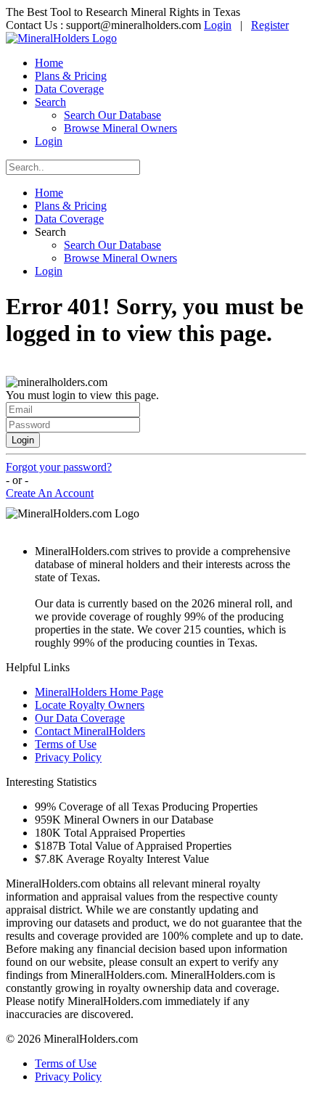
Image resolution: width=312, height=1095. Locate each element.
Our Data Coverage (80, 718)
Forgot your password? (59, 467)
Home (49, 63)
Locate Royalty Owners (89, 705)
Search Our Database (112, 115)
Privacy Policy (68, 757)
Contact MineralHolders (90, 731)
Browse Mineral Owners (120, 128)
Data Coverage (69, 89)
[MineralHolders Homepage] (61, 38)
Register (270, 25)
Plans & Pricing (71, 76)
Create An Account (50, 493)
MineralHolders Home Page (99, 692)
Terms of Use (66, 744)
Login (217, 25)
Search (50, 102)
